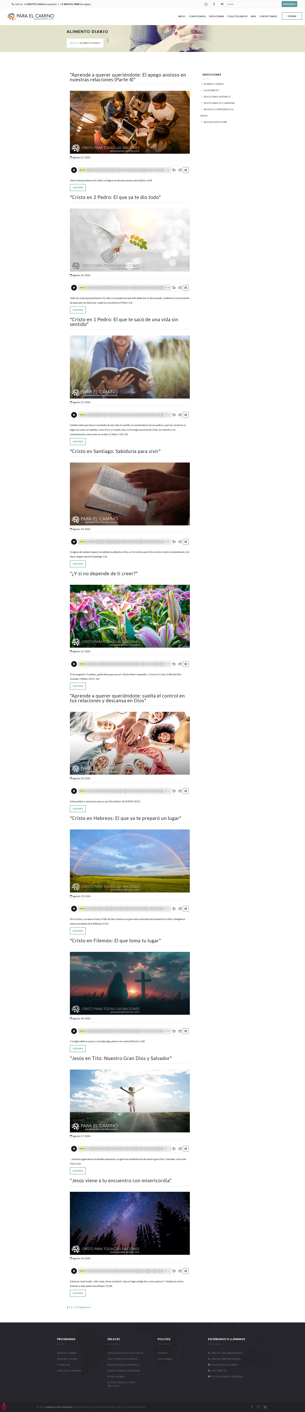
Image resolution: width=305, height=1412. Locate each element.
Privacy (163, 1353)
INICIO (73, 43)
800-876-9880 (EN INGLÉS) (224, 1359)
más (253, 16)
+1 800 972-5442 (33, 4)
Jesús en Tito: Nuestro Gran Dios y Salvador (121, 1058)
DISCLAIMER (165, 1359)
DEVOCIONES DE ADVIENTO (124, 1364)
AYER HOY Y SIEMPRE (69, 1370)
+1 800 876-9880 (69, 4)
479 (77, 1307)
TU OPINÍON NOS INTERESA (225, 1376)
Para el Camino (67, 1353)
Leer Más (78, 187)
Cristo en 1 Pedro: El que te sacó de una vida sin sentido (124, 321)
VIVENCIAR (63, 1364)
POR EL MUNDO (116, 1376)
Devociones (216, 16)
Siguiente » (85, 1307)
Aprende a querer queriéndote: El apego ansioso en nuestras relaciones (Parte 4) (128, 77)
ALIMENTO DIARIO (214, 84)
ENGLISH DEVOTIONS (215, 122)
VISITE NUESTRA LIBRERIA (123, 1359)
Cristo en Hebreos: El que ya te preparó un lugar (125, 818)
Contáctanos (268, 16)
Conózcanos (197, 16)
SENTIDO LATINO (67, 1359)
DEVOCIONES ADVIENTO (217, 96)
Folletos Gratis (237, 16)
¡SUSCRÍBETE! (211, 90)
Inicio (181, 16)
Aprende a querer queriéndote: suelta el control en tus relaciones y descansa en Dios (127, 698)
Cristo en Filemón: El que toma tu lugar (115, 940)
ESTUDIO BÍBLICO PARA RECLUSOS (121, 1384)
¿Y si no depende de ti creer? (104, 573)
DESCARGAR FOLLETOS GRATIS (125, 1353)
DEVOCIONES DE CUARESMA (219, 103)
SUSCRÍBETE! (217, 1370)
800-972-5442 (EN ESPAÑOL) (225, 1353)
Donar (292, 16)
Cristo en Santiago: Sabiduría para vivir (115, 451)
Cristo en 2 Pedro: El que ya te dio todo (115, 197)
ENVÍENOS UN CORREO (223, 1364)
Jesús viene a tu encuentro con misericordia (121, 1180)
